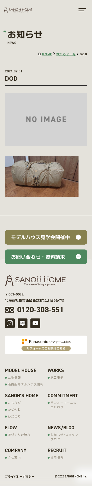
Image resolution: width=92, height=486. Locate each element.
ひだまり (14, 416)
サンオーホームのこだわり (64, 404)
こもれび (14, 402)
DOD (83, 54)
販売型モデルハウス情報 (25, 384)
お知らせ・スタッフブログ (64, 436)
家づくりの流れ (19, 434)
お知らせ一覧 (66, 54)
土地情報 (14, 377)
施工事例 (57, 377)
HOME (47, 54)
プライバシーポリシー (19, 476)
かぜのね (14, 409)
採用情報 (57, 457)
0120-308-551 (40, 310)
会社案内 (14, 457)
